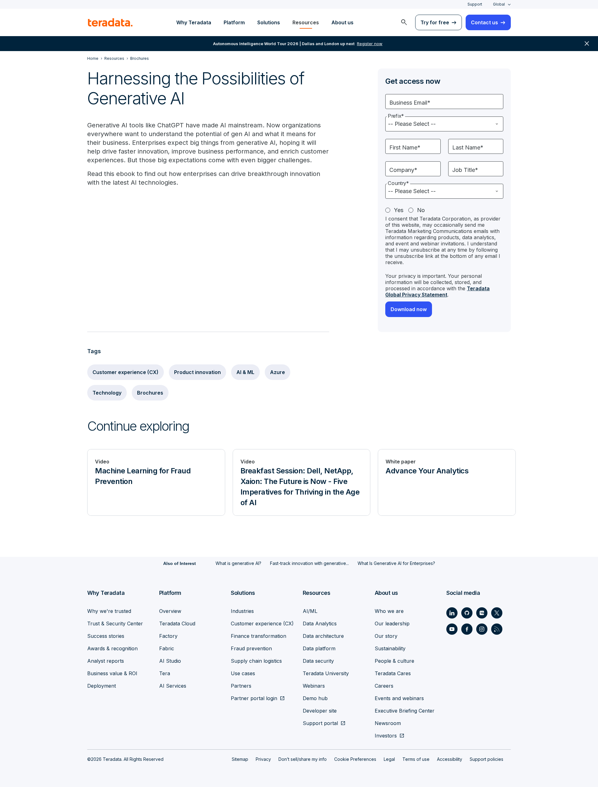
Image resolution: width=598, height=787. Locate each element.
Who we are (389, 611)
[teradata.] (110, 22)
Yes (398, 210)
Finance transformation (258, 636)
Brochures (150, 393)
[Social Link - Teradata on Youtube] (452, 629)
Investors (386, 735)
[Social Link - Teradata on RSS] (496, 629)
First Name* (404, 147)
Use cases (243, 673)
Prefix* (396, 116)
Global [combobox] (499, 4)
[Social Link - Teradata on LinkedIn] (452, 613)
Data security (318, 661)
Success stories (105, 636)
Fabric (166, 648)
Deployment (101, 686)
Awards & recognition (112, 648)
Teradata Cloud (177, 623)
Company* (403, 170)
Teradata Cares (393, 673)
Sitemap (240, 759)
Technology (107, 393)
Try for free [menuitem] (434, 22)
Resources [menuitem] (305, 22)
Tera (164, 673)
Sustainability (390, 648)
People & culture (394, 661)
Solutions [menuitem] (268, 22)
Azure (277, 372)
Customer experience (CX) (126, 372)
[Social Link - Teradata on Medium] (481, 613)
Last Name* (467, 147)
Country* (398, 183)
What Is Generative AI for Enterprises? (396, 563)
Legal (389, 759)
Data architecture (323, 636)
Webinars (314, 686)
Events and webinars (399, 698)
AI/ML (310, 611)
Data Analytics (320, 623)
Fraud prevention (251, 648)
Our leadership (392, 623)
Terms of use (416, 759)
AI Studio (170, 661)
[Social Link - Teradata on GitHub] (466, 613)
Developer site (320, 711)
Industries (242, 611)
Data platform (319, 648)
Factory (168, 636)
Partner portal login (254, 698)
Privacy (263, 759)
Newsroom (388, 723)
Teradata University (326, 673)
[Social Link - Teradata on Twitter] (496, 613)
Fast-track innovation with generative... (309, 563)
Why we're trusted (109, 611)
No (421, 210)
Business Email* (409, 102)
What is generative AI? (238, 563)
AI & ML (245, 372)
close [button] (587, 43)
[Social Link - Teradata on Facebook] (466, 629)
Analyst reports (105, 661)
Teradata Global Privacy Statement (437, 291)
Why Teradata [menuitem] (193, 22)
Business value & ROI (112, 673)
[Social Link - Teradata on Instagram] (481, 629)
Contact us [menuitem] (484, 22)
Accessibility (449, 759)
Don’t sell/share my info (302, 759)
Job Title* (465, 170)
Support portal (320, 723)
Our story (386, 636)
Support (474, 4)
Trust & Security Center (115, 623)
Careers (384, 686)
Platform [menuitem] (234, 22)
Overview (170, 611)
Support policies (486, 759)
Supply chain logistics (256, 661)
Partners (241, 686)
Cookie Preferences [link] (355, 759)
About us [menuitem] (342, 22)
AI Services (172, 686)
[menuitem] (403, 22)
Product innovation (197, 372)
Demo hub (315, 698)
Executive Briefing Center (404, 711)
